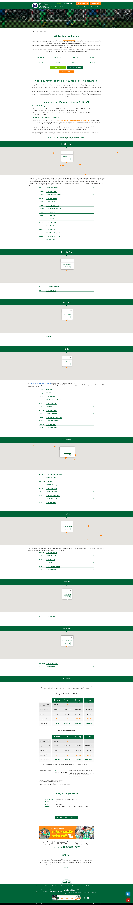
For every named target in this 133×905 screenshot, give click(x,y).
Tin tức (92, 6)
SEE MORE (67, 159)
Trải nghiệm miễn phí (83, 3)
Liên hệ (87, 885)
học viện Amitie (60, 842)
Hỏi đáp (77, 6)
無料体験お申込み (96, 3)
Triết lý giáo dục (55, 6)
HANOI (60, 3)
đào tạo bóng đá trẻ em (69, 40)
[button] (66, 162)
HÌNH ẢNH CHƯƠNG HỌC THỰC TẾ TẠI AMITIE (66, 138)
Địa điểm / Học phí (64, 6)
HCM (58, 3)
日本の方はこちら (66, 71)
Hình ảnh (72, 6)
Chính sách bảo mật (97, 903)
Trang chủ (38, 885)
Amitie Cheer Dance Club (95, 1)
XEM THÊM (66, 867)
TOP (33, 31)
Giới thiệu (45, 885)
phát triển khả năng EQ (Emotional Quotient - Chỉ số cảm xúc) (74, 120)
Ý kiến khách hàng (85, 6)
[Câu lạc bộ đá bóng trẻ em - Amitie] (40, 7)
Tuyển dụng (98, 6)
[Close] (71, 152)
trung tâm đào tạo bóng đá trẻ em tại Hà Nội (40, 383)
